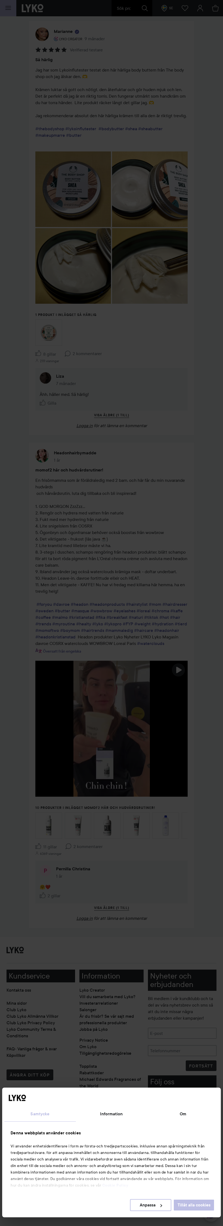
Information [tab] (111, 1114)
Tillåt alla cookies (194, 1205)
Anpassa (148, 1205)
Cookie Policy (115, 1185)
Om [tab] (183, 1114)
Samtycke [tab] (39, 1114)
